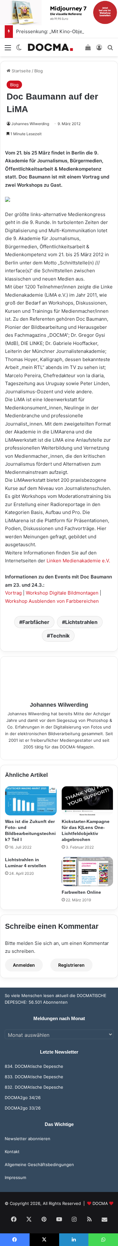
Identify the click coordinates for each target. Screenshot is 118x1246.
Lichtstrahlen (81, 622)
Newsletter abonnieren (27, 1138)
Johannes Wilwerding (30, 123)
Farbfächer (35, 622)
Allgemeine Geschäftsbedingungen (39, 1164)
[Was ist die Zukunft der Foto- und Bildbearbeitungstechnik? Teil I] (31, 800)
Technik (60, 635)
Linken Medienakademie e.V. (78, 561)
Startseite (20, 70)
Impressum (15, 1177)
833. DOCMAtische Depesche (34, 1076)
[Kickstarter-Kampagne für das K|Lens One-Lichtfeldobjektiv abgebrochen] (87, 800)
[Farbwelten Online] (87, 871)
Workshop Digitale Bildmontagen (62, 593)
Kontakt (12, 1151)
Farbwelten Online (81, 892)
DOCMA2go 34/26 (23, 1097)
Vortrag (13, 593)
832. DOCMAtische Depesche (34, 1087)
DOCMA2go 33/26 (23, 1107)
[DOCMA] (50, 47)
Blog (38, 70)
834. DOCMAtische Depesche (34, 1066)
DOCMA (100, 1203)
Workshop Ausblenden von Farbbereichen (52, 601)
